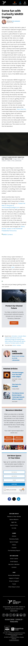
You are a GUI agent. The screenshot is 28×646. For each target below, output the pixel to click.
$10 (18, 437)
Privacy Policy (22, 486)
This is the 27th (21, 109)
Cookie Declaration (14, 640)
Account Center (9, 619)
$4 (9, 437)
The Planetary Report (14, 550)
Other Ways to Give (14, 587)
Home (14, 345)
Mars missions (9, 341)
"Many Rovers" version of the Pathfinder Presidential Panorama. (13, 229)
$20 (9, 441)
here (12, 267)
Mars (22, 339)
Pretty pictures (17, 341)
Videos (14, 545)
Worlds (22, 343)
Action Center (14, 558)
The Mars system (15, 343)
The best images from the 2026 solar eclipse (17, 375)
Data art (19, 338)
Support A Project (14, 578)
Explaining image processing (13, 339)
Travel (14, 584)
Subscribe (14, 484)
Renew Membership (14, 575)
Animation (14, 336)
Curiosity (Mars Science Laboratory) (15, 337)
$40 (19, 441)
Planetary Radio (14, 539)
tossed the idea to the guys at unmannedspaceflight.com (13, 205)
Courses (14, 548)
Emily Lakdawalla (17, 352)
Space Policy (14, 525)
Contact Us (19, 619)
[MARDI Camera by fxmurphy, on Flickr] (14, 243)
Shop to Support (14, 581)
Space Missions (14, 519)
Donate (14, 323)
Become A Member (14, 564)
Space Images (14, 542)
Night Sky (14, 522)
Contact (14, 567)
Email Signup (14, 561)
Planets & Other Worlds (14, 516)
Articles (19, 345)
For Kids (14, 528)
